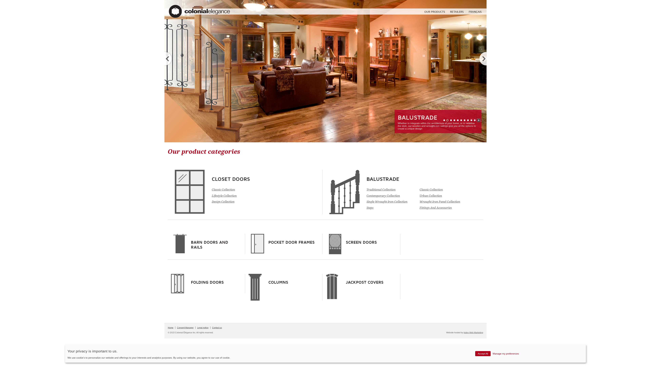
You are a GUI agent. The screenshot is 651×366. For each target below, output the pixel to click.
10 (474, 120)
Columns (278, 282)
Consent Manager (185, 328)
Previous (168, 59)
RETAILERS (457, 11)
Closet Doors (231, 179)
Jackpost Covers (364, 282)
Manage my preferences (506, 353)
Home (170, 328)
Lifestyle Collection (224, 195)
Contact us (217, 328)
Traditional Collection (381, 189)
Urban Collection (431, 195)
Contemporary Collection (383, 195)
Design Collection (223, 201)
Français (475, 11)
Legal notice (203, 328)
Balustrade (417, 117)
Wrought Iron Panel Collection (440, 201)
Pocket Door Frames (291, 242)
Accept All (483, 353)
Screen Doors (361, 242)
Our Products (434, 11)
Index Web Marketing (473, 332)
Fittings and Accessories (436, 207)
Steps (370, 207)
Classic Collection (223, 189)
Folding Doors (207, 282)
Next (482, 59)
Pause (478, 121)
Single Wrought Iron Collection (387, 201)
